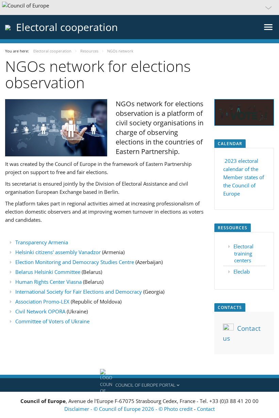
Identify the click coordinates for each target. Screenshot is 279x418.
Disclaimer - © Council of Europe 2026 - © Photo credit (129, 408)
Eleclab (241, 271)
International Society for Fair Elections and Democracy (78, 291)
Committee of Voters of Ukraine (52, 321)
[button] (139, 7)
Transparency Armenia (41, 242)
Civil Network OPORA (40, 311)
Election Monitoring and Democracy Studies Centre (74, 262)
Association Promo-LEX (42, 301)
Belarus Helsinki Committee (47, 271)
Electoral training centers (243, 253)
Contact (206, 408)
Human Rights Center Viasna (48, 281)
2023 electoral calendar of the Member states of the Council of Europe (243, 177)
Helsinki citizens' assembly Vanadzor (58, 252)
